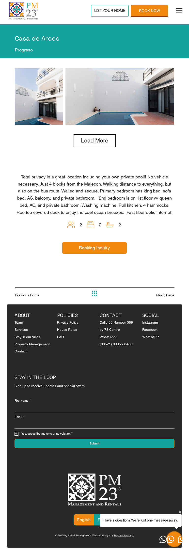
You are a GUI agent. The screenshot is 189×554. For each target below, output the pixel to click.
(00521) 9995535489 (116, 344)
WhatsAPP (150, 337)
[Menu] (179, 10)
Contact (21, 351)
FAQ (60, 337)
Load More (94, 140)
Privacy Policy (67, 322)
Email (19, 417)
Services (21, 330)
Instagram (150, 322)
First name (23, 400)
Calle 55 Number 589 (116, 322)
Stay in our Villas (27, 337)
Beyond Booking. (124, 535)
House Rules (67, 330)
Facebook (150, 330)
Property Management (32, 344)
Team (19, 322)
